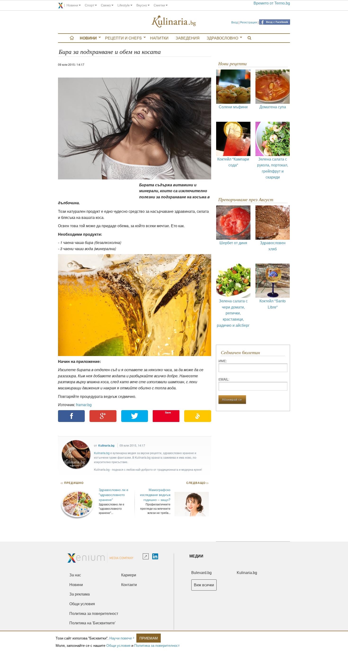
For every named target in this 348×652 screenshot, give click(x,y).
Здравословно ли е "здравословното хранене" (113, 494)
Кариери (128, 575)
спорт (89, 5)
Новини (88, 38)
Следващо (197, 483)
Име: (223, 360)
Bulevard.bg (201, 573)
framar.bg (84, 404)
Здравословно (222, 38)
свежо (106, 5)
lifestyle (123, 5)
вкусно (141, 5)
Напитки (159, 38)
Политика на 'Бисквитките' (92, 623)
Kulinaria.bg (106, 445)
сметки (159, 5)
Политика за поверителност (157, 645)
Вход (234, 22)
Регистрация (248, 22)
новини (72, 5)
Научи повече (120, 637)
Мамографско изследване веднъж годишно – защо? (155, 494)
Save (168, 412)
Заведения (188, 38)
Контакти (129, 585)
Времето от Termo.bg (272, 3)
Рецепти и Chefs (123, 38)
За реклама (79, 594)
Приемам (148, 637)
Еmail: (224, 379)
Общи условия (118, 645)
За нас (75, 575)
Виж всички (204, 585)
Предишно (72, 483)
